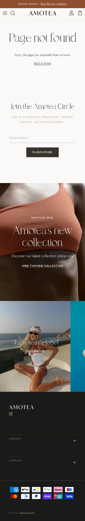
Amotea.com (27, 513)
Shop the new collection (53, 4)
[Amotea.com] (42, 13)
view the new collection (42, 266)
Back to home (42, 63)
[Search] (15, 13)
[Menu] (5, 13)
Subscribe (42, 152)
